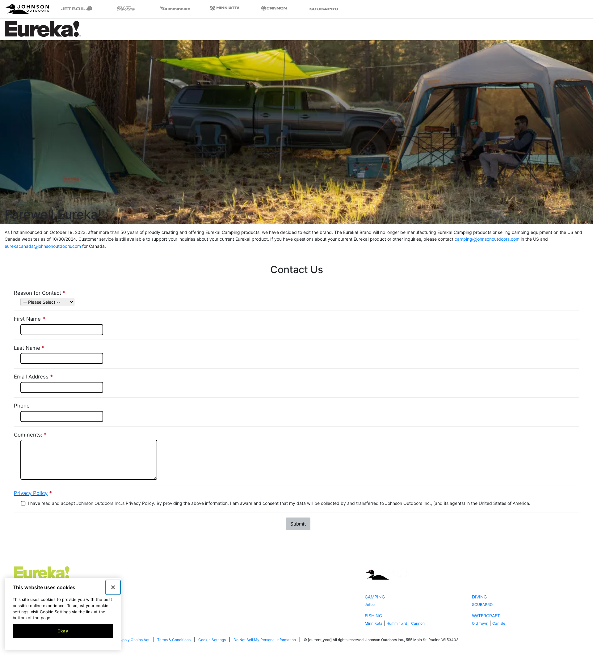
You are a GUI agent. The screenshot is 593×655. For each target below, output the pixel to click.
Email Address (34, 377)
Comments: (31, 435)
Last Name (30, 348)
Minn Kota (373, 623)
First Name (30, 319)
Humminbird (396, 623)
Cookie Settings (212, 639)
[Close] (113, 587)
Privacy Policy (31, 493)
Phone (22, 406)
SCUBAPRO (482, 604)
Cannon (418, 623)
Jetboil (370, 604)
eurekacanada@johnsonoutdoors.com (43, 246)
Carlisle (498, 623)
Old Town (480, 623)
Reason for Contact (40, 293)
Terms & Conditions (174, 639)
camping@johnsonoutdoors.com (487, 239)
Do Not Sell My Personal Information (264, 639)
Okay (63, 630)
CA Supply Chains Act (130, 639)
